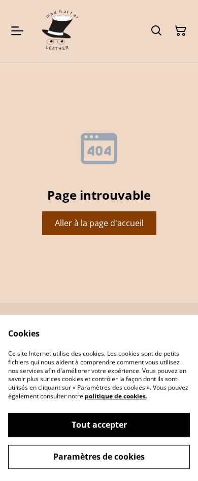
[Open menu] (17, 31)
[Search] (156, 31)
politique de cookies (115, 396)
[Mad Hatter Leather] (59, 31)
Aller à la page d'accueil (99, 223)
